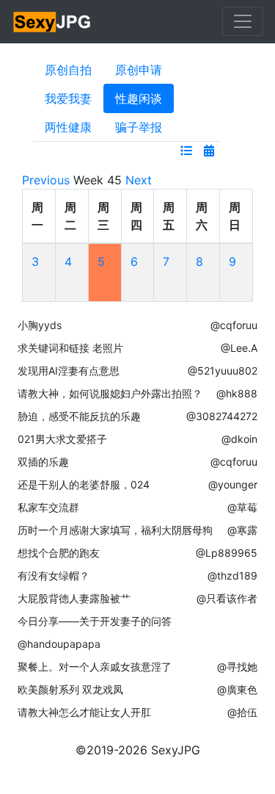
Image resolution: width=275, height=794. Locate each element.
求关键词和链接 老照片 (70, 348)
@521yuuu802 (222, 370)
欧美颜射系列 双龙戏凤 (70, 689)
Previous (46, 180)
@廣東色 (237, 689)
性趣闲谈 (138, 98)
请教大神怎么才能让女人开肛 (84, 712)
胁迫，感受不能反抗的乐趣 (79, 416)
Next (138, 180)
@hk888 (236, 393)
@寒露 (242, 530)
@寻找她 (237, 666)
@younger (232, 484)
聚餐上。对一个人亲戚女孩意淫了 (95, 666)
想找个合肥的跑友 (59, 552)
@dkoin (239, 439)
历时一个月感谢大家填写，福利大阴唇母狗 (115, 530)
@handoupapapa (59, 644)
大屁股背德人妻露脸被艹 (74, 598)
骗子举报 (138, 127)
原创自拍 (68, 69)
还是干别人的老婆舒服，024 (84, 484)
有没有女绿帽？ (53, 575)
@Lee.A (239, 348)
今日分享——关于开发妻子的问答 (95, 621)
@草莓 (242, 507)
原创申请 (138, 69)
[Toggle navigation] (242, 21)
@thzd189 (232, 575)
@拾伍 (242, 712)
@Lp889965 (226, 552)
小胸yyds (40, 325)
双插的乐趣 (43, 461)
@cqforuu (233, 325)
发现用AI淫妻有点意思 (69, 370)
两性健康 (68, 127)
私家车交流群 (48, 507)
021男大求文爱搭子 (62, 439)
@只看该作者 (227, 598)
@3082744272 (221, 416)
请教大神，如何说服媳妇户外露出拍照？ (110, 393)
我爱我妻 (68, 98)
